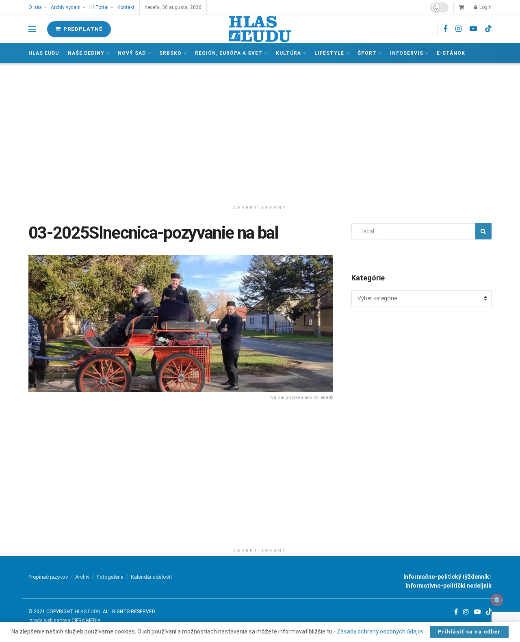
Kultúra (288, 53)
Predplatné (82, 29)
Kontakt (125, 7)
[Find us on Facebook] (445, 29)
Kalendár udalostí (151, 577)
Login (485, 7)
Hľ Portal (98, 7)
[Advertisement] (260, 132)
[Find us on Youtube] (473, 29)
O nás (35, 7)
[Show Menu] (32, 29)
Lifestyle (329, 53)
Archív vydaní (65, 7)
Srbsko (170, 53)
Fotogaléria (110, 577)
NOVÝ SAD (132, 53)
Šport (367, 53)
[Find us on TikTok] (488, 29)
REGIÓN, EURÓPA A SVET (228, 53)
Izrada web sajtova (49, 620)
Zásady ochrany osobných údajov (380, 631)
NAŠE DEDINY (86, 53)
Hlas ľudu (43, 53)
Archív (82, 577)
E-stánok (451, 53)
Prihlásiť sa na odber (469, 632)
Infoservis (406, 53)
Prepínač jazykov (48, 577)
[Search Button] (483, 231)
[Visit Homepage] (260, 29)
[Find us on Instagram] (458, 29)
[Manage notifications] (496, 599)
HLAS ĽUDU (87, 611)
